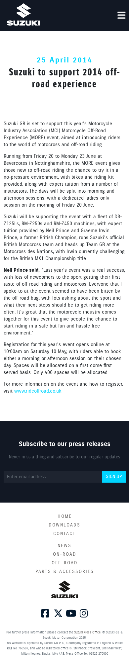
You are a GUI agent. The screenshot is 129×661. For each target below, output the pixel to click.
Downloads (64, 525)
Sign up (114, 477)
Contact (64, 534)
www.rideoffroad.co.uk (38, 391)
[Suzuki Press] (23, 14)
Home (65, 516)
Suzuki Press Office (87, 632)
